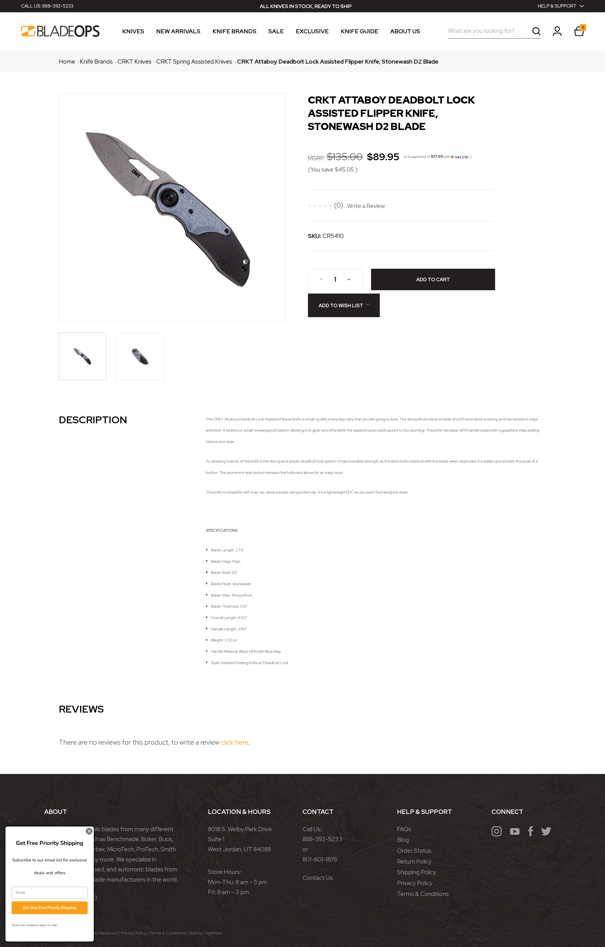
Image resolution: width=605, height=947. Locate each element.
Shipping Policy (416, 872)
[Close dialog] (89, 831)
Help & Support (557, 6)
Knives (133, 32)
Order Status (414, 851)
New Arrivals (178, 32)
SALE (276, 32)
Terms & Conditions (423, 894)
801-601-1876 (319, 859)
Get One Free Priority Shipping (49, 907)
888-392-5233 (57, 6)
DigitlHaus (213, 933)
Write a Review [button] (366, 206)
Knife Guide (359, 32)
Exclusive (312, 32)
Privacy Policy (414, 883)
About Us (405, 32)
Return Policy (414, 861)
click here (234, 742)
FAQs (404, 829)
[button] (438, 156)
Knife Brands (234, 32)
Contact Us (317, 878)
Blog (403, 840)
